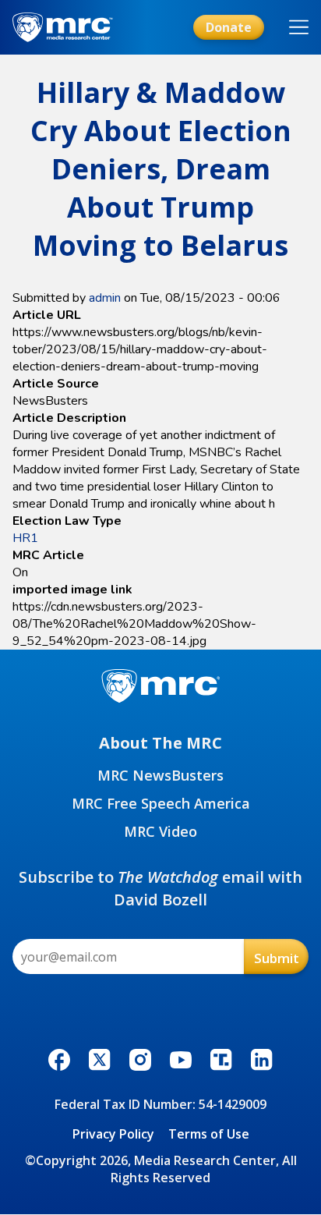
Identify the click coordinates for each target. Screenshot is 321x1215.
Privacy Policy (113, 1133)
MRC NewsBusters (160, 775)
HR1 (25, 538)
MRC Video (160, 831)
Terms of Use (208, 1133)
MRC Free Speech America (161, 803)
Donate (229, 27)
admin (105, 297)
